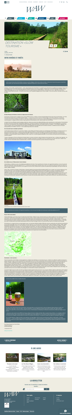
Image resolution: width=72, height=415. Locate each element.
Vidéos (44, 399)
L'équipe (58, 399)
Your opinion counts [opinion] (64, 411)
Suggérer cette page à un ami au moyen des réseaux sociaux (63, 51)
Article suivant (61, 341)
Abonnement (37, 397)
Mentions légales (26, 411)
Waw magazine (36, 9)
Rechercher (67, 2)
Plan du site (32, 411)
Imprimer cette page (65, 51)
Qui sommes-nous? (60, 400)
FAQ (21, 411)
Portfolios (37, 399)
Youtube (63, 2)
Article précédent (10, 341)
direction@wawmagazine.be (9, 401)
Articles (44, 397)
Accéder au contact (67, 51)
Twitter (61, 2)
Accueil (28, 397)
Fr (5, 2)
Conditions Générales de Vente (9, 411)
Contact (57, 397)
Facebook (59, 2)
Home (28, 399)
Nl (8, 2)
